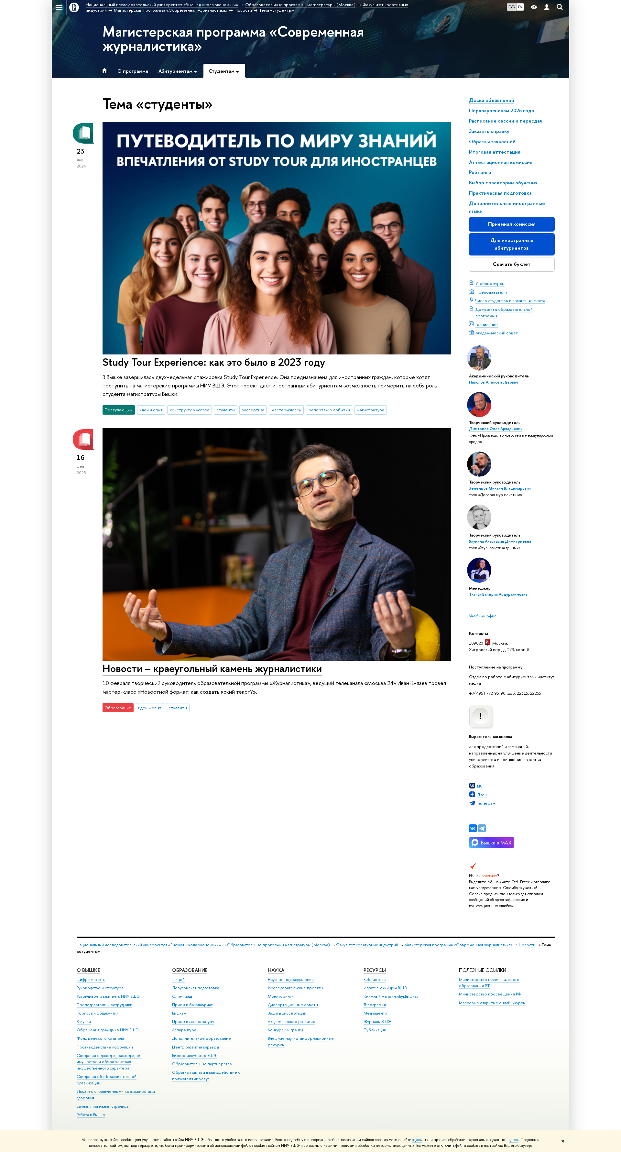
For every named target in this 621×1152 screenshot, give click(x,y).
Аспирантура (184, 1030)
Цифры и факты (91, 979)
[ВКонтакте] (473, 828)
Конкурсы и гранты (285, 1030)
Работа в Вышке (91, 1114)
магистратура (370, 410)
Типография (375, 1004)
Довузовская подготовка (195, 988)
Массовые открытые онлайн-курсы (492, 1002)
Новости (527, 945)
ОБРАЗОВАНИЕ (189, 970)
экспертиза (253, 410)
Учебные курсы (490, 283)
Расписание (486, 324)
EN (520, 7)
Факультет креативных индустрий (367, 945)
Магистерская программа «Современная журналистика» (233, 38)
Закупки (84, 1021)
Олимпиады (182, 996)
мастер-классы (286, 410)
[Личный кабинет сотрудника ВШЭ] (546, 7)
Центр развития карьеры (195, 1047)
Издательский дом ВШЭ (385, 988)
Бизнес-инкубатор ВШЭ (194, 1055)
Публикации (375, 1030)
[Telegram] (482, 828)
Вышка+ (179, 1013)
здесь (417, 1139)
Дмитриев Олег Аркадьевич (495, 428)
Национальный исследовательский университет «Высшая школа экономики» (149, 945)
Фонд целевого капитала (100, 1038)
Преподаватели (491, 292)
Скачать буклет (512, 264)
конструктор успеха (189, 410)
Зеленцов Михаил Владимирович (500, 488)
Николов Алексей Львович (493, 382)
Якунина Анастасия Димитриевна (500, 541)
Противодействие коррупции (105, 1047)
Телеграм (486, 803)
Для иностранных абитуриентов (511, 244)
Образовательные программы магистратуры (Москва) (278, 945)
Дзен (482, 795)
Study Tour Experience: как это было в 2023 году (214, 362)
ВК (479, 786)
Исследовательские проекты (295, 988)
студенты (225, 410)
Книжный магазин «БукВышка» (391, 996)
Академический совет (496, 333)
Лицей (178, 979)
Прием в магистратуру (193, 1021)
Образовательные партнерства (202, 1064)
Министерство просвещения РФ (490, 994)
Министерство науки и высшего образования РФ (489, 983)
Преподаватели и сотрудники (104, 1004)
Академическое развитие (291, 1021)
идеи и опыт (151, 410)
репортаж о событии (329, 410)
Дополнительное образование (201, 1038)
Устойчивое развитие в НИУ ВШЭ (108, 996)
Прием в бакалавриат (192, 1004)
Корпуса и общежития (98, 1013)
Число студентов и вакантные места (510, 300)
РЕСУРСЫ (375, 970)
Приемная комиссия (512, 224)
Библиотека (375, 979)
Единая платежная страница (102, 1106)
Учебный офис (482, 616)
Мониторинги (281, 996)
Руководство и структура (100, 988)
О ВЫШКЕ (88, 970)
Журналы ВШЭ (377, 1021)
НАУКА (276, 970)
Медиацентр (375, 1013)
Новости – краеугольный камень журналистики (212, 668)
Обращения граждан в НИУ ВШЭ (108, 1030)
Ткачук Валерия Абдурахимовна (498, 594)
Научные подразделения (291, 979)
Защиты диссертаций (287, 1013)
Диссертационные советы (293, 1004)
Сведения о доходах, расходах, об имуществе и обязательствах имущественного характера (109, 1062)
